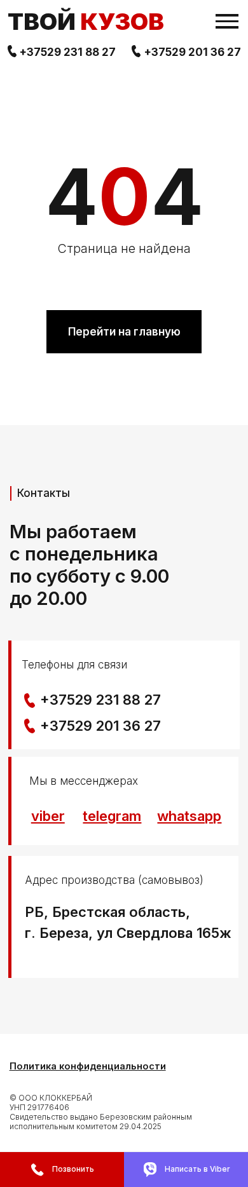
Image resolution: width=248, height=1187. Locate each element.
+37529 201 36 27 (192, 51)
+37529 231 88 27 (67, 51)
